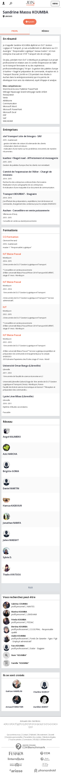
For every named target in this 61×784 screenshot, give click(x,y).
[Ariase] (15, 770)
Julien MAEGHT (11, 540)
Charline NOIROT (41, 692)
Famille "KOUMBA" (20, 663)
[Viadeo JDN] (45, 765)
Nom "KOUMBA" (19, 655)
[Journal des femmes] (15, 753)
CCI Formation (10, 236)
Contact (25, 735)
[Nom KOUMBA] (6, 655)
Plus (30, 587)
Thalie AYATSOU (12, 574)
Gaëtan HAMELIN (14, 691)
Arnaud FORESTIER (14, 706)
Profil (14, 31)
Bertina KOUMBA (19, 626)
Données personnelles (14, 737)
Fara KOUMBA (17, 645)
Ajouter (31, 21)
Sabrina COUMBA (19, 603)
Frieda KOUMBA (18, 619)
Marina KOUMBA (19, 611)
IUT (5, 307)
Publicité (33, 735)
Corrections (27, 740)
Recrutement (42, 735)
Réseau (45, 31)
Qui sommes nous (14, 735)
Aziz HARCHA (10, 454)
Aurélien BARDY (40, 706)
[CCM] (45, 753)
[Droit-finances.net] (45, 759)
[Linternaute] (15, 759)
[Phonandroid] (45, 770)
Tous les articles (15, 740)
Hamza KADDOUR (12, 505)
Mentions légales (49, 737)
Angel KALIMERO (12, 436)
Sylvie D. (7, 557)
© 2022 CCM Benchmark (42, 740)
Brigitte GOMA (11, 471)
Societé (51, 735)
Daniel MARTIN (11, 488)
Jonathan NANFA (12, 522)
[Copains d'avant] (15, 765)
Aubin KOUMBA (18, 635)
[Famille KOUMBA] (6, 663)
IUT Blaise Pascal (12, 254)
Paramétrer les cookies (32, 737)
